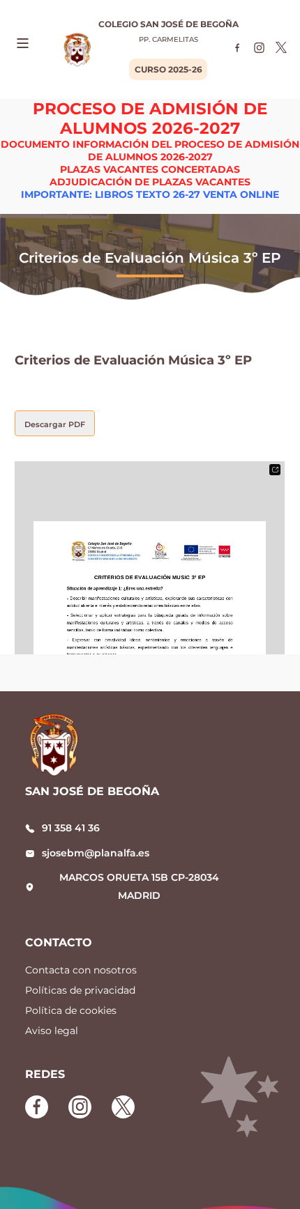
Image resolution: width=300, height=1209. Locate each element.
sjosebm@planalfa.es (95, 853)
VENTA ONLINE (241, 194)
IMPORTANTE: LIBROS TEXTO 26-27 (110, 194)
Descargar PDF (54, 424)
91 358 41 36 (71, 828)
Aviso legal (51, 1030)
